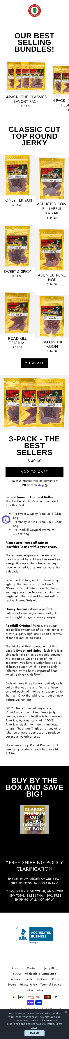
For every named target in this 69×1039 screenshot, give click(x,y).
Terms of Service (50, 985)
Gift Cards (42, 979)
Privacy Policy (28, 985)
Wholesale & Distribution (40, 974)
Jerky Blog (50, 968)
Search (28, 979)
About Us (17, 968)
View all (34, 363)
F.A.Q (17, 974)
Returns (15, 979)
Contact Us (33, 968)
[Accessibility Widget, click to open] (6, 519)
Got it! (34, 1033)
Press (55, 979)
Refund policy (34, 990)
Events (12, 985)
